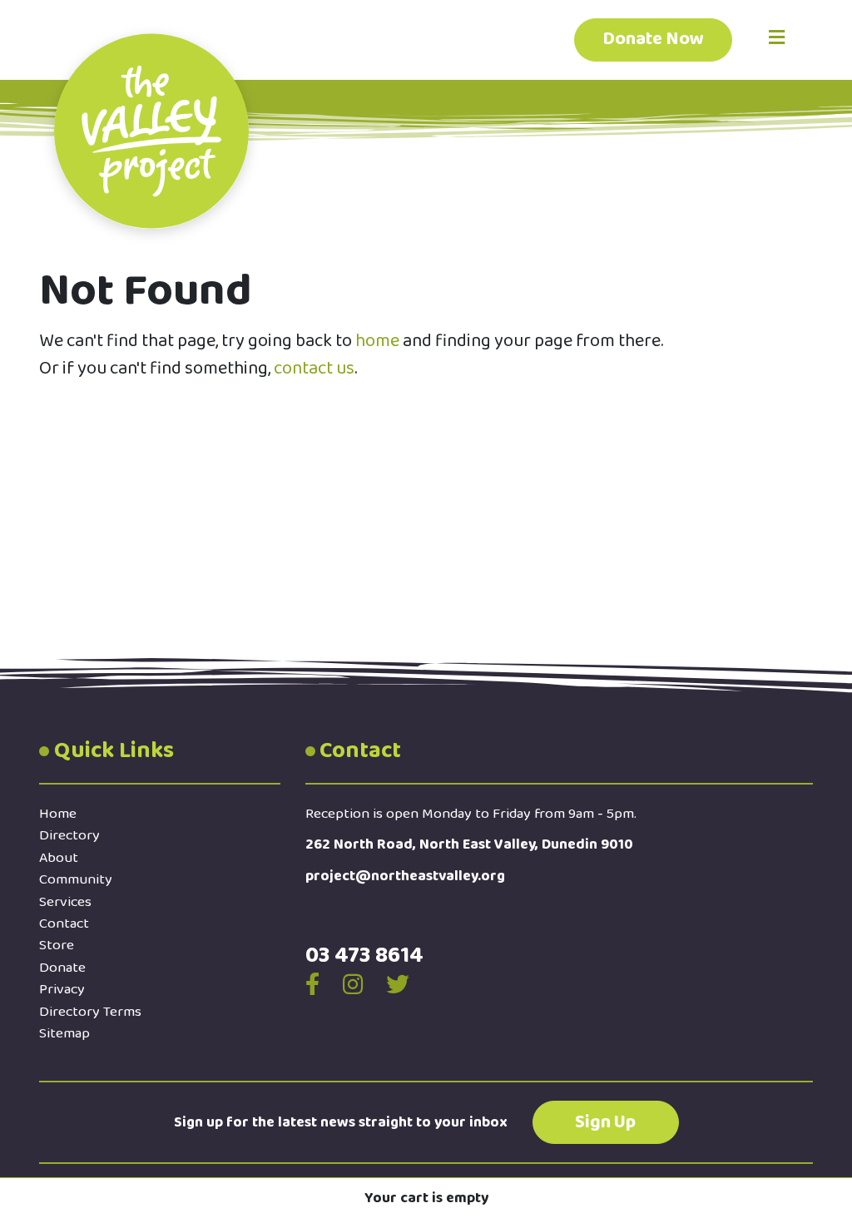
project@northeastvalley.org (405, 876)
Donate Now (653, 39)
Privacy (62, 989)
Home (58, 813)
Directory (69, 835)
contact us (314, 369)
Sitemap (64, 1033)
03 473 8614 (364, 955)
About (58, 857)
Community (75, 879)
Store (56, 945)
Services (65, 902)
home (377, 341)
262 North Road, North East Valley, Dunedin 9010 (469, 844)
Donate (62, 967)
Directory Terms (90, 1011)
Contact (64, 923)
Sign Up (605, 1122)
